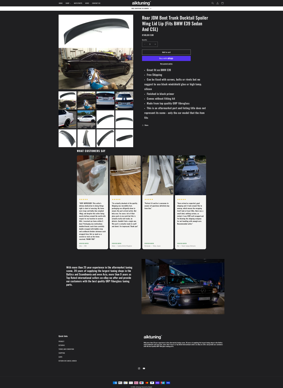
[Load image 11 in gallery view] (105, 138)
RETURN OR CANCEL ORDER (68, 360)
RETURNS (62, 345)
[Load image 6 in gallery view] (86, 119)
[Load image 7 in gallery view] (105, 119)
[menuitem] (60, 3)
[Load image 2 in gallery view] (86, 100)
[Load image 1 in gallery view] (67, 100)
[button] (212, 3)
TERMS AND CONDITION (66, 349)
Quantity (144, 40)
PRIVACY (61, 341)
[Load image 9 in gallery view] (67, 138)
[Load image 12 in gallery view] (124, 138)
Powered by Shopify (147, 387)
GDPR (60, 357)
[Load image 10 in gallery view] (86, 138)
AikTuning (138, 387)
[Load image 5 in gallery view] (67, 119)
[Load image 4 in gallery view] (124, 100)
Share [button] (146, 125)
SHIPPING (62, 353)
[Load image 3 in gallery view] (105, 100)
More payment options (166, 64)
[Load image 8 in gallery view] (124, 119)
